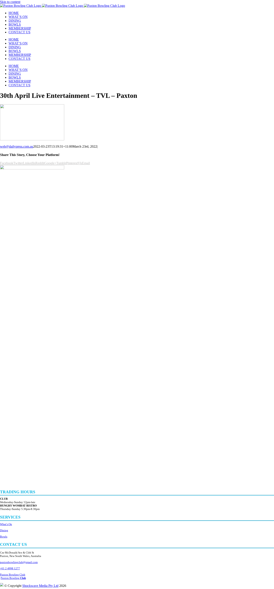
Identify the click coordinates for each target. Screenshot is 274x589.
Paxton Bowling (13, 578)
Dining (4, 530)
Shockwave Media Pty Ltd (40, 586)
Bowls (3, 536)
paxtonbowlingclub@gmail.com (19, 562)
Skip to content (10, 2)
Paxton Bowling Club (12, 574)
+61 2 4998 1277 (10, 568)
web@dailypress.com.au (16, 146)
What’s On (6, 524)
